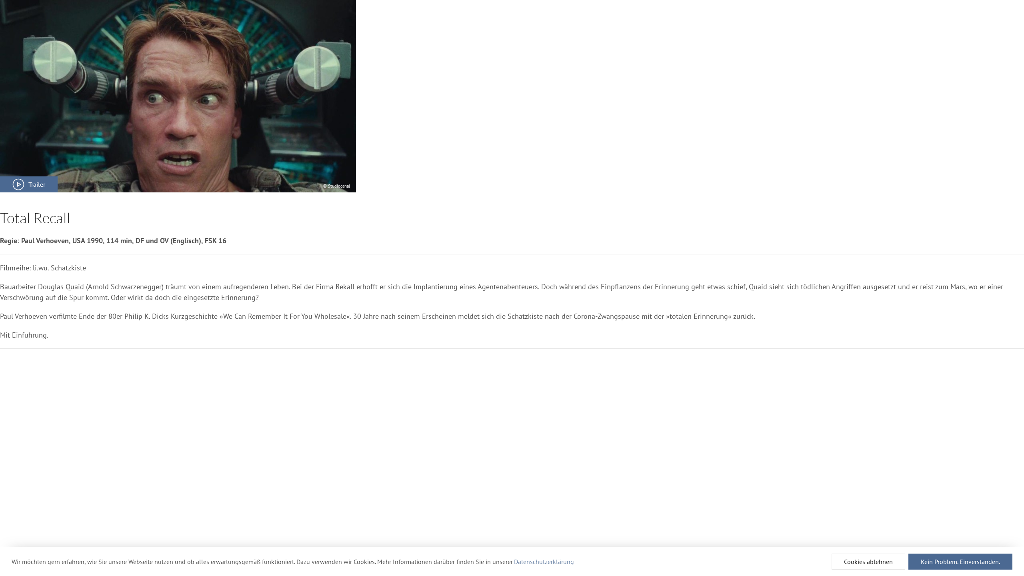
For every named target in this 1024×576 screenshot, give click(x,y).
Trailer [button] (36, 184)
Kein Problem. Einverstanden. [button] (960, 562)
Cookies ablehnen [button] (868, 562)
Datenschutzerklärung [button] (544, 562)
